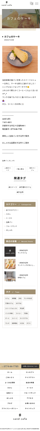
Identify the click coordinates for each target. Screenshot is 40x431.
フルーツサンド (11, 226)
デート (7, 318)
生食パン (5, 160)
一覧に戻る (20, 169)
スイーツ (14, 318)
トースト (9, 218)
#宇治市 (20, 192)
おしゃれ (12, 160)
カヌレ (8, 214)
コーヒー (18, 313)
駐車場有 (14, 323)
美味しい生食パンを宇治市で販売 (15, 136)
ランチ (7, 323)
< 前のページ (8, 169)
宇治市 (22, 308)
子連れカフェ (9, 303)
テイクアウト (24, 318)
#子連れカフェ (25, 187)
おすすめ (18, 303)
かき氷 (22, 323)
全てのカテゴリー (12, 210)
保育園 (14, 298)
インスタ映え (9, 313)
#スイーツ (13, 187)
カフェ (7, 298)
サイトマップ (30, 408)
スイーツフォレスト (11, 308)
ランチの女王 (28, 298)
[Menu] (36, 3)
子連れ (26, 313)
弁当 (20, 298)
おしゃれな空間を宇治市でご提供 (15, 143)
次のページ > (32, 169)
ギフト (29, 323)
